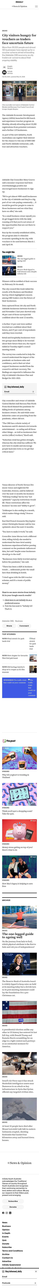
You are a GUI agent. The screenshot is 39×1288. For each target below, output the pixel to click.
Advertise (6, 1261)
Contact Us (7, 1258)
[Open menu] (36, 6)
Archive (5, 1254)
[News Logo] (19, 6)
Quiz (4, 1240)
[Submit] (32, 392)
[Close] (36, 1271)
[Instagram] (7, 1213)
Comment (24, 626)
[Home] (19, 2)
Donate (13, 1207)
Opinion (6, 1230)
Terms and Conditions (12, 1251)
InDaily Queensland (11, 1265)
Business (19, 621)
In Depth (6, 1233)
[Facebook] (3, 1213)
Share (9, 626)
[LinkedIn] (10, 1213)
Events (5, 1237)
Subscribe (13, 1201)
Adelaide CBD (8, 621)
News (4, 1222)
